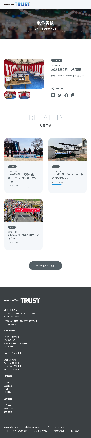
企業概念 (8, 385)
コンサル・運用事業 (12, 366)
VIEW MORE (14, 185)
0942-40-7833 (11, 324)
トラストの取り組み (17, 431)
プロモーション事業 (12, 353)
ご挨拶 (7, 382)
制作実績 (8, 411)
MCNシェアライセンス (14, 369)
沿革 (6, 388)
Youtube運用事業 (11, 363)
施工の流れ (9, 346)
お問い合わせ (57, 431)
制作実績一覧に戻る (45, 265)
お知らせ (8, 405)
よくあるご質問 (38, 431)
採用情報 (73, 431)
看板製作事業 (10, 340)
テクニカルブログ (11, 408)
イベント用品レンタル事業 (15, 343)
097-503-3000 (11, 316)
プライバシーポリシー (54, 427)
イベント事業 (10, 330)
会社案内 (8, 376)
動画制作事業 (10, 359)
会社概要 (8, 392)
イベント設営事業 (11, 337)
